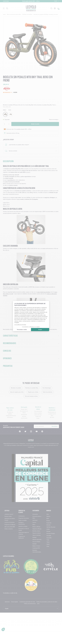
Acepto (40, 329)
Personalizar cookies (22, 329)
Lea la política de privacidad (20, 324)
